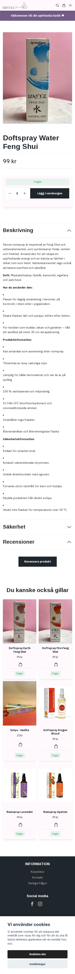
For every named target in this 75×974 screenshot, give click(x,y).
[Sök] (57, 5)
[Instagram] (40, 904)
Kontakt (37, 877)
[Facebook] (32, 904)
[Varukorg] (64, 5)
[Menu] (70, 5)
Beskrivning (18, 230)
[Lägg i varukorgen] (20, 664)
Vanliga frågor (37, 883)
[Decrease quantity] (10, 193)
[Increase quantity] (25, 193)
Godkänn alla (37, 954)
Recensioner (18, 542)
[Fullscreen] (37, 78)
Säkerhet (14, 527)
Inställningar (37, 964)
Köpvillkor (37, 872)
